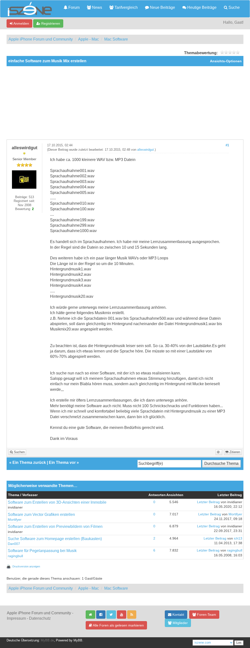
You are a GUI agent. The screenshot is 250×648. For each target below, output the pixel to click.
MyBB (77, 640)
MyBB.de (47, 640)
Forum (73, 7)
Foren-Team (206, 614)
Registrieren (50, 23)
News (96, 7)
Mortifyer (14, 519)
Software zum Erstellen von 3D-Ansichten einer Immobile (57, 502)
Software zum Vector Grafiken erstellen (41, 514)
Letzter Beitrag (208, 502)
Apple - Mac (88, 39)
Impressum (16, 618)
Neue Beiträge (162, 7)
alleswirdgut (145, 149)
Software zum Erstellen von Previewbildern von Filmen (55, 526)
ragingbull (15, 556)
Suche (234, 7)
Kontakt (177, 614)
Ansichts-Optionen (226, 61)
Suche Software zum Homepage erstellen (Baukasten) (55, 539)
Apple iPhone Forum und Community (41, 39)
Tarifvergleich (126, 7)
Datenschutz (40, 618)
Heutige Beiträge (201, 7)
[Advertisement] (125, 103)
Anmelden (21, 23)
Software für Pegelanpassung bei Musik (42, 551)
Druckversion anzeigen (26, 566)
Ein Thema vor (62, 462)
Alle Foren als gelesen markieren (118, 625)
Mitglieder (180, 623)
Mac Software (116, 39)
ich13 (238, 538)
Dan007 (14, 544)
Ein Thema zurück (29, 462)
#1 (227, 145)
